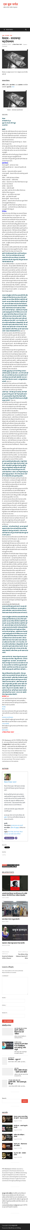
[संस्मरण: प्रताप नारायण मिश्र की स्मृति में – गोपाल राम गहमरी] (7, 1116)
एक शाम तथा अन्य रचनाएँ (17, 825)
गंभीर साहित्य (7, 35)
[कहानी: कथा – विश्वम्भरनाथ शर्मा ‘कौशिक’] (7, 1144)
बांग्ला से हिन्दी (5, 723)
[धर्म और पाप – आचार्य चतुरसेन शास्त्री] (7, 1125)
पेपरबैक (4, 707)
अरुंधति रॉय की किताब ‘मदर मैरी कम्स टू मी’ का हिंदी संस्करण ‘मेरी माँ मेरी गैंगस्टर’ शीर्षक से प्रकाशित (14, 894)
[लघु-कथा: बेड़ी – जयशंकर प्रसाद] (7, 1153)
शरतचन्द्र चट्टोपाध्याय (7, 717)
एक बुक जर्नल (10, 4)
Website (4, 1012)
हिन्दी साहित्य (5, 730)
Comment (5, 975)
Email (4, 1005)
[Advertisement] (15, 19)
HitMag (19, 1228)
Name (4, 997)
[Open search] (26, 30)
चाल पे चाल (16, 831)
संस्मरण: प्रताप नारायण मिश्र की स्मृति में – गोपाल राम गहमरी (21, 1117)
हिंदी (15, 866)
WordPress (11, 1228)
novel (11, 865)
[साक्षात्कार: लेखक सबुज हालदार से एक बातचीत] (15, 933)
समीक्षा (11, 35)
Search (4, 1098)
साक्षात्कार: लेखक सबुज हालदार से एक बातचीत (13, 943)
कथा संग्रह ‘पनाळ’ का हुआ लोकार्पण (11, 919)
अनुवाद (3, 35)
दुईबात (5, 817)
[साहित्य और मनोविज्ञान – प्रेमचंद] (7, 1135)
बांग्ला (13, 87)
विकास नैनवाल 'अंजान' (17, 44)
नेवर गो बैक (10, 831)
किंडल (3, 709)
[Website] (16, 838)
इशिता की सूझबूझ (15, 827)
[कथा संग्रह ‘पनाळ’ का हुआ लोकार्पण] (15, 909)
